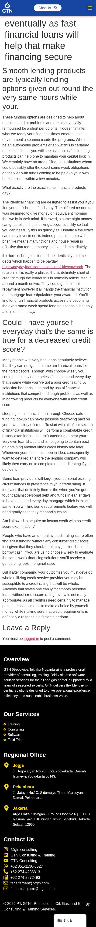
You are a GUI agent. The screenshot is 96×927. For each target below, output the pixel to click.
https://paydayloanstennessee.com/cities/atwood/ (42, 267)
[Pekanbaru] (6, 787)
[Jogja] (6, 765)
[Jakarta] (6, 808)
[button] (90, 8)
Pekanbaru (23, 787)
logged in (31, 639)
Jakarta (20, 808)
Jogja (18, 765)
